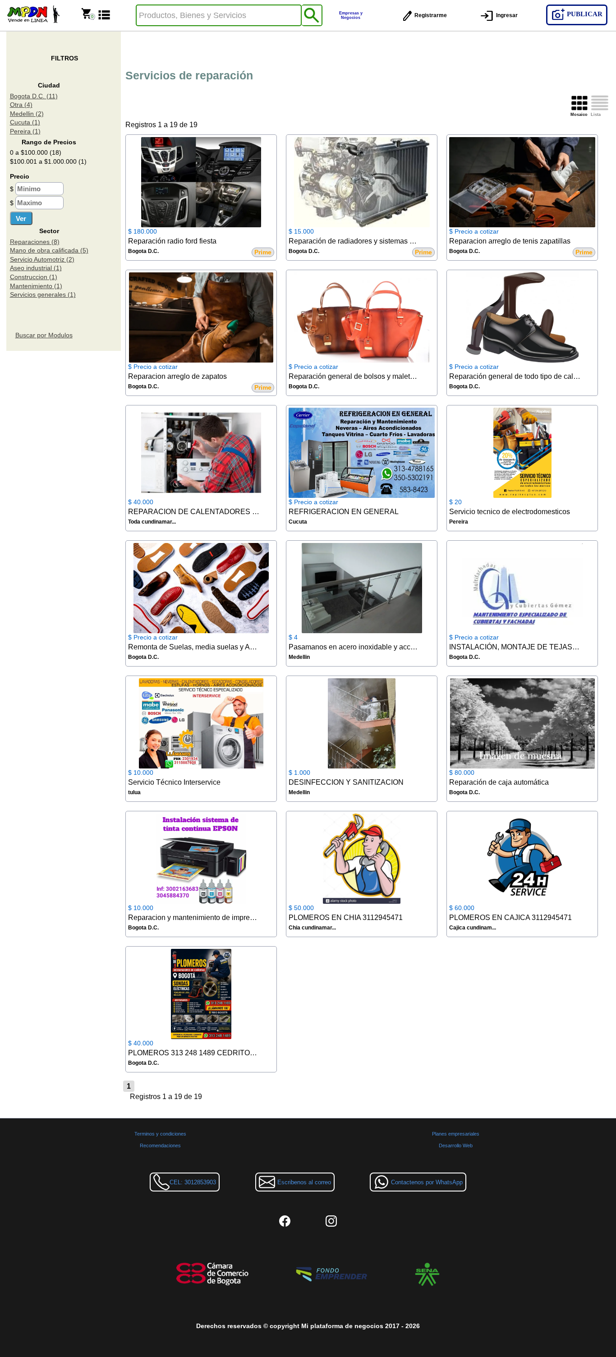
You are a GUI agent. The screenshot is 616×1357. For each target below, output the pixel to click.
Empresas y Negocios (351, 15)
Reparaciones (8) (35, 241)
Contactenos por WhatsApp (427, 1182)
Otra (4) (21, 104)
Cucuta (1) (25, 122)
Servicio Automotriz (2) (42, 259)
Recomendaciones (160, 1145)
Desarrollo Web (456, 1145)
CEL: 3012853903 (193, 1182)
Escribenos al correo (304, 1182)
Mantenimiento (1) (36, 286)
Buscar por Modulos (44, 335)
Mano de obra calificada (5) (49, 250)
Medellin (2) (27, 113)
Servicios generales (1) (43, 294)
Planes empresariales (455, 1133)
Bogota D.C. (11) (34, 96)
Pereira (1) (25, 131)
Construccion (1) (33, 277)
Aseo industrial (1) (36, 267)
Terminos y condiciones (160, 1133)
